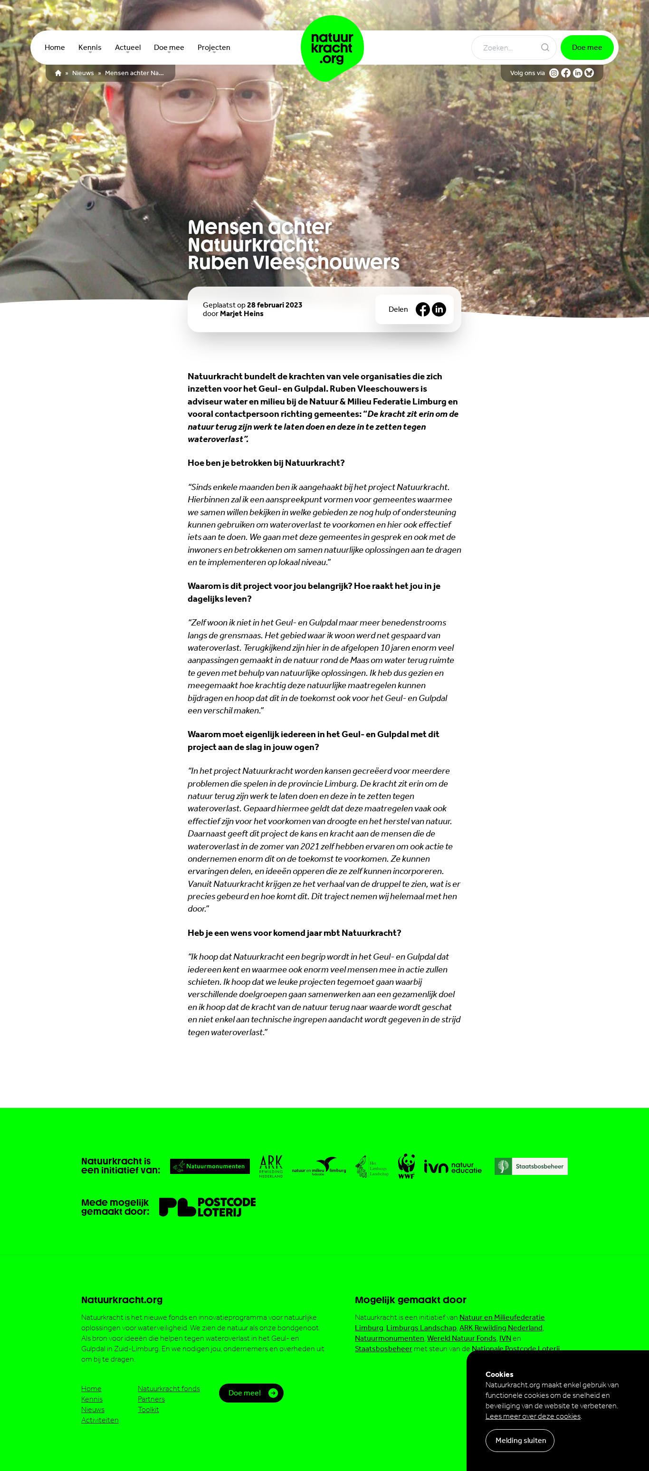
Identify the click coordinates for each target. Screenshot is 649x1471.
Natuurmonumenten (389, 1338)
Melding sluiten (521, 1440)
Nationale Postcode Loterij (516, 1348)
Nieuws (83, 73)
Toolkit (148, 1409)
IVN (505, 1338)
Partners (151, 1399)
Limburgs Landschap (421, 1327)
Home (91, 1388)
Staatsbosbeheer (383, 1348)
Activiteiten (100, 1419)
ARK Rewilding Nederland (501, 1327)
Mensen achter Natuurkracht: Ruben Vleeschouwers (135, 73)
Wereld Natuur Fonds (461, 1338)
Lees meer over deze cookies (533, 1416)
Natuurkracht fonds (169, 1388)
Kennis (92, 1399)
